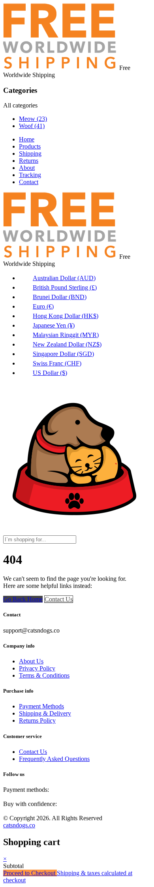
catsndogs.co (19, 825)
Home (26, 139)
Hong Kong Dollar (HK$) (65, 316)
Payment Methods (41, 706)
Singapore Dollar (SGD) (63, 353)
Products (30, 146)
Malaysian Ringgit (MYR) (66, 334)
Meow (33, 118)
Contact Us (59, 599)
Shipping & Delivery (45, 713)
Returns (28, 160)
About (27, 167)
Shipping (30, 153)
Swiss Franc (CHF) (57, 363)
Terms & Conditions (44, 675)
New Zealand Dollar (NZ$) (67, 344)
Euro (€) (43, 306)
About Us (31, 661)
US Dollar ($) (50, 372)
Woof (32, 125)
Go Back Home (23, 599)
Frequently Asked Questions (54, 758)
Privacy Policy (37, 668)
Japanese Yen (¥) (54, 325)
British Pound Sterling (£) (65, 287)
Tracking (30, 174)
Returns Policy (37, 720)
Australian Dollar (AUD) (64, 278)
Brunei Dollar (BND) (59, 297)
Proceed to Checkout (30, 873)
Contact (28, 182)
